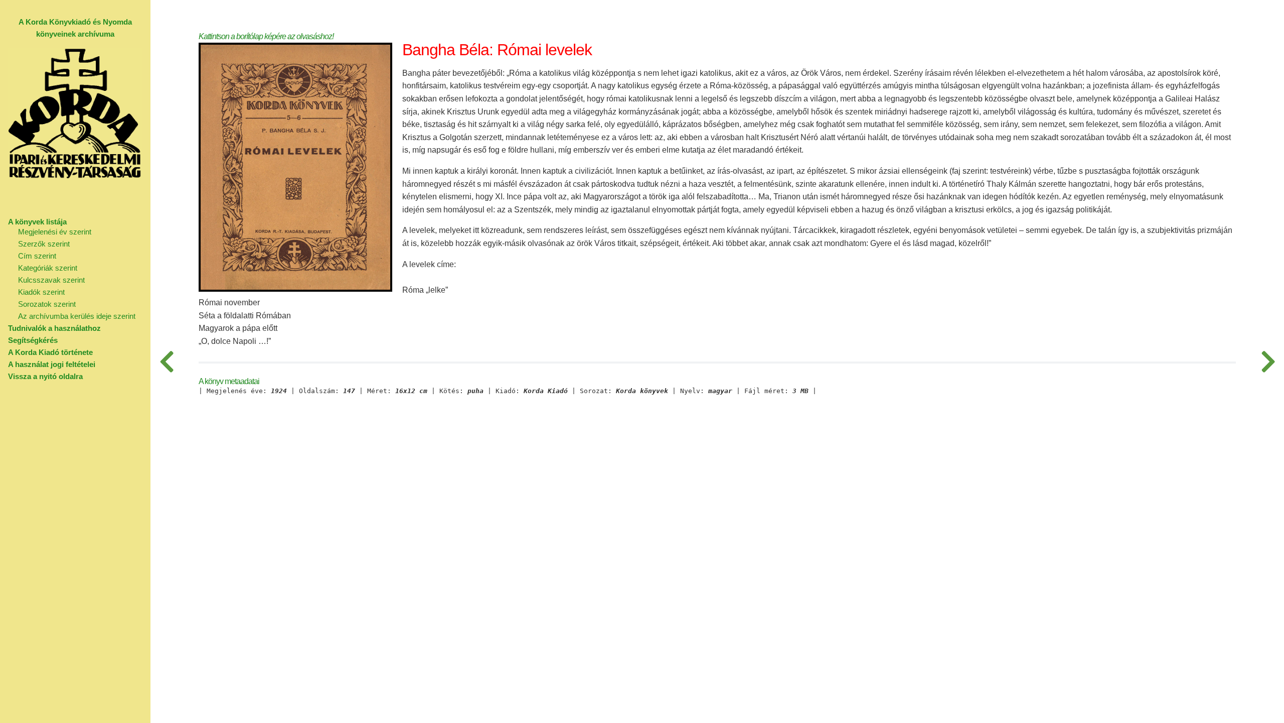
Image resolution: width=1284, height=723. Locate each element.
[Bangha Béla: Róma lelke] (166, 361)
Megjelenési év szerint (54, 231)
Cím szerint (37, 256)
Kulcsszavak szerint (51, 280)
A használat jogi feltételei (51, 364)
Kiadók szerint (41, 292)
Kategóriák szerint (47, 268)
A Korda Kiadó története (50, 352)
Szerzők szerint (44, 243)
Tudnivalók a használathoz (54, 328)
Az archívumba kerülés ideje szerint (76, 316)
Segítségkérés (33, 340)
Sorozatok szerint (47, 304)
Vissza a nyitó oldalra (45, 376)
